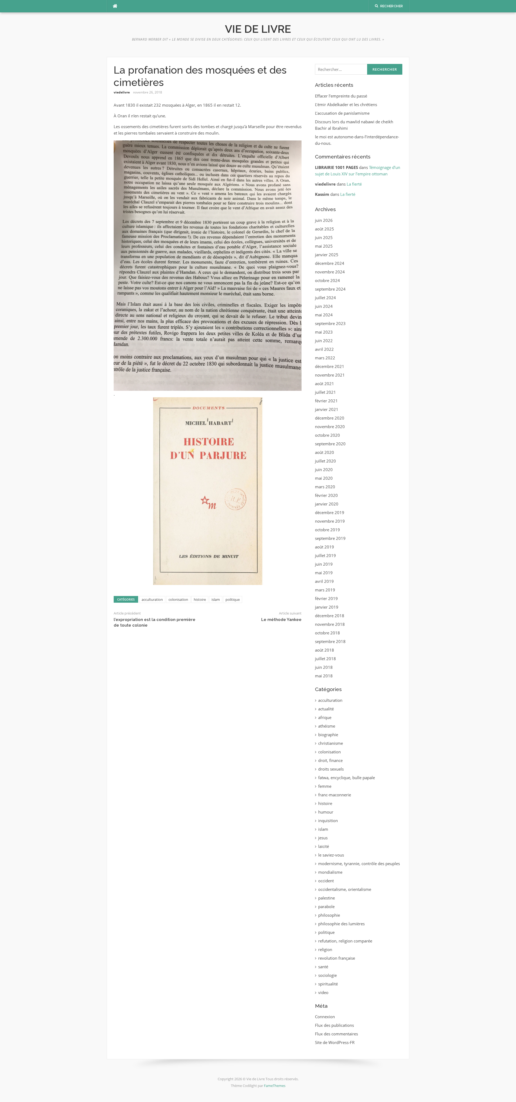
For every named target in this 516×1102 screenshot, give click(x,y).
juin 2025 (324, 237)
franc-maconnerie (334, 794)
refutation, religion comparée (345, 941)
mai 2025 (324, 246)
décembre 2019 (329, 512)
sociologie (327, 975)
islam (216, 599)
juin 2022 (324, 340)
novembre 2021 (330, 375)
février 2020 (326, 495)
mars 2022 (325, 357)
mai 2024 (324, 314)
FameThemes (274, 1085)
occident (326, 880)
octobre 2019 (327, 529)
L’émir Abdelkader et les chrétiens (346, 104)
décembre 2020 (329, 418)
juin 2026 (324, 220)
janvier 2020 (326, 504)
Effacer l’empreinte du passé (341, 96)
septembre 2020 (330, 443)
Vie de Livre (258, 29)
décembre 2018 (329, 615)
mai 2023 (324, 332)
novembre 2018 (330, 624)
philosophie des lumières (341, 923)
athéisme (326, 726)
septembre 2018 (330, 641)
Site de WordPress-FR (334, 1042)
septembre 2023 (330, 323)
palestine (326, 898)
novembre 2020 (330, 426)
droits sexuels (331, 769)
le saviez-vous (331, 855)
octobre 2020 (327, 435)
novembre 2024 (330, 271)
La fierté (354, 184)
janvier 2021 (326, 409)
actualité (326, 708)
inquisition (328, 820)
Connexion (325, 1016)
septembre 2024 (330, 289)
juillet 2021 (325, 392)
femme (324, 786)
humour (325, 812)
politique (232, 599)
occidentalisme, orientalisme (344, 889)
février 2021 (326, 400)
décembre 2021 (329, 366)
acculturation (152, 599)
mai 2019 (324, 572)
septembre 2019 (330, 538)
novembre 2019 (330, 521)
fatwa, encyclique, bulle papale (346, 777)
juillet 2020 (325, 461)
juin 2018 (324, 667)
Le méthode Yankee (281, 619)
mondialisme (330, 872)
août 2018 (324, 650)
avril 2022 (324, 349)
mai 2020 (324, 478)
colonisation (178, 599)
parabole (326, 906)
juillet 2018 (325, 658)
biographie (328, 734)
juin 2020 (324, 469)
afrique (324, 717)
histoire (200, 599)
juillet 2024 (325, 297)
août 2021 (324, 383)
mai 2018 (324, 675)
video (323, 992)
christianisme (330, 743)
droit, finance (330, 760)
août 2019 (324, 547)
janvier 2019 (326, 607)
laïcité (323, 846)
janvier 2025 (326, 254)
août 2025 (324, 229)
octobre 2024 (327, 280)
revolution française (336, 958)
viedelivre (122, 92)
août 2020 (324, 452)
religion (325, 949)
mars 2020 (325, 486)
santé (323, 966)
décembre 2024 (329, 263)
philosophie (329, 915)
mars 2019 (325, 589)
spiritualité (328, 984)
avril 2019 (324, 581)
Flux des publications (334, 1025)
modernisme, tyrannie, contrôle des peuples (359, 863)
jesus (323, 837)
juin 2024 (324, 306)
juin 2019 (324, 564)
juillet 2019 (325, 555)
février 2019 (326, 598)
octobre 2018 (327, 632)
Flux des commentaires (336, 1033)
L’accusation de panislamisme (342, 113)
